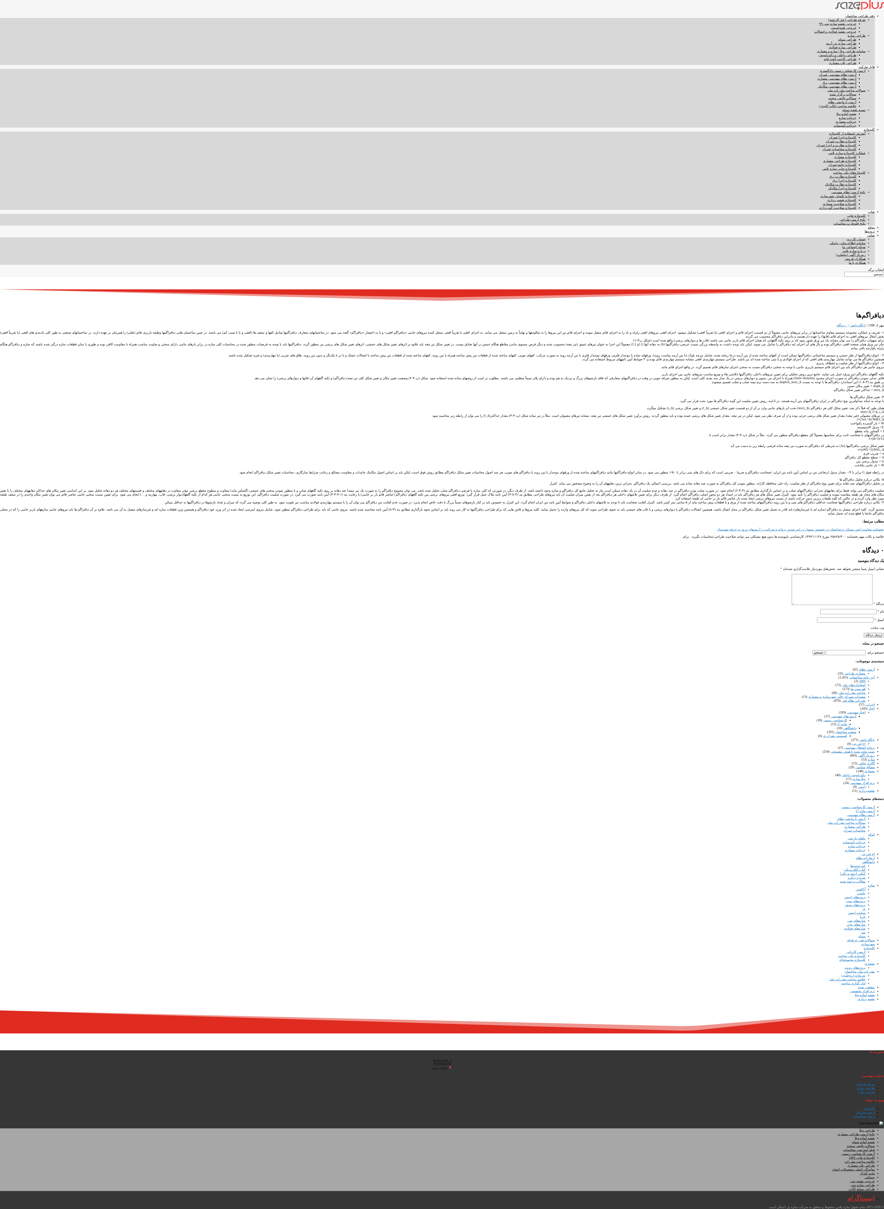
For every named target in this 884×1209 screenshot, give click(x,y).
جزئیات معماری (845, 121)
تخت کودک (867, 1173)
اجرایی (870, 704)
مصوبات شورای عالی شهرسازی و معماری (837, 696)
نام (881, 611)
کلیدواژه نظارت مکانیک (840, 184)
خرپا (863, 916)
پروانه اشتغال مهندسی (859, 747)
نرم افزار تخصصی (862, 991)
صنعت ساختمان (845, 732)
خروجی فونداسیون (843, 27)
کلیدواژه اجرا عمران (842, 137)
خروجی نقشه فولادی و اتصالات (835, 31)
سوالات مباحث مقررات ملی (846, 90)
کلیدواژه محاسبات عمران (839, 149)
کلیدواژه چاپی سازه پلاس (839, 168)
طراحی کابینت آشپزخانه (840, 59)
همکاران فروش (855, 259)
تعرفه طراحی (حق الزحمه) (847, 20)
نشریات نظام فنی (854, 700)
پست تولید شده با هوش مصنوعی (853, 751)
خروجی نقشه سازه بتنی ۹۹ (837, 24)
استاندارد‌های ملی (854, 685)
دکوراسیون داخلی (854, 775)
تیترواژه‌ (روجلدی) (853, 975)
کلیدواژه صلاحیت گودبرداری (837, 208)
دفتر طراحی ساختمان (860, 16)
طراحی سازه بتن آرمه (841, 43)
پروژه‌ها (870, 231)
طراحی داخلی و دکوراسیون (837, 55)
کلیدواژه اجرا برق (844, 180)
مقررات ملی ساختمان (860, 971)
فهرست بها (858, 689)
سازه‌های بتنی (856, 920)
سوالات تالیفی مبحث (842, 98)
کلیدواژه (869, 129)
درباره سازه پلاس (854, 251)
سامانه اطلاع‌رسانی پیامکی (847, 243)
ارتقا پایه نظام (865, 858)
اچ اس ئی (859, 743)
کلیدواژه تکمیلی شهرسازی (838, 196)
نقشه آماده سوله (863, 1142)
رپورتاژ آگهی (866, 755)
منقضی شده (866, 987)
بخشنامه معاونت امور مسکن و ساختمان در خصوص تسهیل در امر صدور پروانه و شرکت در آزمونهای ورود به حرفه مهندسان (800, 529)
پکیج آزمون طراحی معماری (856, 1134)
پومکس (869, 1177)
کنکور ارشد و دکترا (853, 873)
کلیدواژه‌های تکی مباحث (849, 172)
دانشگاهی (849, 728)
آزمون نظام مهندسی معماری (836, 78)
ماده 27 (842, 724)
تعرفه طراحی (865, 1084)
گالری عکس (866, 763)
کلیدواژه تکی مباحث (852, 956)
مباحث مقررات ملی (852, 693)
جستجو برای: (875, 652)
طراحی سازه (857, 35)
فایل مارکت (867, 67)
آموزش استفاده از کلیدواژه (847, 133)
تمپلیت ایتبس (857, 913)
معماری (869, 771)
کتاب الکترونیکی (855, 870)
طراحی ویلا (867, 1130)
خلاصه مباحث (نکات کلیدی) (837, 106)
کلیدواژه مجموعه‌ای (852, 960)
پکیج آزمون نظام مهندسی (848, 192)
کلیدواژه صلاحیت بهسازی (839, 204)
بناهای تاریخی (857, 838)
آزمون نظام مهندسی (861, 815)
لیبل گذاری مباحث (853, 983)
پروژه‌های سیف (855, 905)
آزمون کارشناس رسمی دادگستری (843, 71)
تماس (871, 235)
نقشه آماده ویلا (846, 114)
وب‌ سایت (877, 627)
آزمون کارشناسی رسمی (858, 807)
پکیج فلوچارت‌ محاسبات (850, 223)
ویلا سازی (859, 779)
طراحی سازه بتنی (862, 1185)
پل (864, 909)
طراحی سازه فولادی (842, 47)
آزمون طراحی (865, 1112)
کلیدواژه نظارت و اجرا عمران (836, 145)
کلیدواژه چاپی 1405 (862, 1157)
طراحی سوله (847, 39)
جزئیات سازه (847, 118)
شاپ (871, 212)
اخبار (871, 708)
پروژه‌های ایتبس (855, 897)
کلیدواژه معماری (845, 157)
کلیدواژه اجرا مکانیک (842, 188)
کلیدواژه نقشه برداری (841, 200)
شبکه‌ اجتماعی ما (854, 247)
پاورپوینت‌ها (858, 866)
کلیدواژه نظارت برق (842, 176)
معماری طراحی (855, 673)
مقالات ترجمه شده (853, 881)
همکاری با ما (857, 262)
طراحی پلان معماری (842, 63)
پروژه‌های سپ (856, 901)
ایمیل (879, 620)
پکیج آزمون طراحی (853, 219)
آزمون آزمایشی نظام (842, 102)
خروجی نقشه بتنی (862, 1181)
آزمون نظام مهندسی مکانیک (837, 86)
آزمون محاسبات (864, 1116)
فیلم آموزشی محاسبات (859, 1150)
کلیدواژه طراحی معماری (839, 161)
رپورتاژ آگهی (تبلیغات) (851, 255)
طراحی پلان (867, 1092)
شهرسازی (868, 944)
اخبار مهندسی (856, 712)
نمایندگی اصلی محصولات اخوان (853, 1169)
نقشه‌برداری (866, 790)
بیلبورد (861, 893)
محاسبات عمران (854, 830)
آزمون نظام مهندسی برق (839, 82)
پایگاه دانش (858, 325)
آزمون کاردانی (856, 952)
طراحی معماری (855, 826)
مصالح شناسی (865, 767)
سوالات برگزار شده (843, 94)
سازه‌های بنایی (856, 924)
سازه (871, 759)
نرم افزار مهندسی (862, 783)
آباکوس (861, 889)
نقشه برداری (866, 999)
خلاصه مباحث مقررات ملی (847, 979)
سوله (862, 936)
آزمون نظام (867, 669)
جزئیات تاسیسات (845, 125)
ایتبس (862, 787)
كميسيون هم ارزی (835, 736)
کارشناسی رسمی (835, 720)
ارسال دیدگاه (874, 635)
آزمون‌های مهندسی (843, 716)
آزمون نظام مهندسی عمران (837, 74)
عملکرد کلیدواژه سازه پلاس (847, 153)
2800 (862, 681)
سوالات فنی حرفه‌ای (861, 940)
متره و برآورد (857, 877)
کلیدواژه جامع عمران (842, 165)
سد (863, 932)
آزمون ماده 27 (865, 811)
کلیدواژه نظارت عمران (841, 141)
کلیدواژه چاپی (856, 215)
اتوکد (871, 834)
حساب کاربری (856, 239)
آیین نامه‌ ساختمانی (862, 677)
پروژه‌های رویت (855, 967)
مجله (871, 227)
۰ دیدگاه (842, 325)
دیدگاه (878, 604)
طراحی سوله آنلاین (862, 1189)
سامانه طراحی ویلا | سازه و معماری (841, 51)
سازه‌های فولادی (855, 928)
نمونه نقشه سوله (854, 110)
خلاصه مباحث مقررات (860, 1161)
